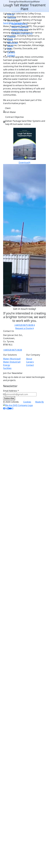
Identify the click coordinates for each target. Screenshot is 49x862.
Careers (30, 361)
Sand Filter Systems (12, 23)
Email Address (11, 390)
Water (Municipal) (12, 358)
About (29, 358)
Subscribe (9, 398)
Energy (6, 365)
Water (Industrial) (12, 361)
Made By (39, 401)
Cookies (27, 401)
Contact (30, 365)
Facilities (7, 368)
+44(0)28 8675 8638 (12, 349)
